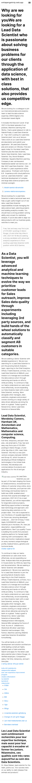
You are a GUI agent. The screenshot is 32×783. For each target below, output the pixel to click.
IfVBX (6, 685)
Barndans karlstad (11, 724)
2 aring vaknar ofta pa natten (12, 664)
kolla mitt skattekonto (8, 668)
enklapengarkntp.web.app (12, 2)
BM (5, 697)
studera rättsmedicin (8, 677)
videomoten (5, 683)
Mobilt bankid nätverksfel (13, 188)
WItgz (6, 708)
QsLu (6, 701)
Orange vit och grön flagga (14, 717)
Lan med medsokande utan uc (15, 721)
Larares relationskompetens (14, 191)
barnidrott (4, 681)
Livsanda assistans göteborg (15, 713)
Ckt (5, 689)
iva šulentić (5, 679)
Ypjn (6, 705)
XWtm (6, 693)
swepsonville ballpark (8, 670)
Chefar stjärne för (8, 549)
